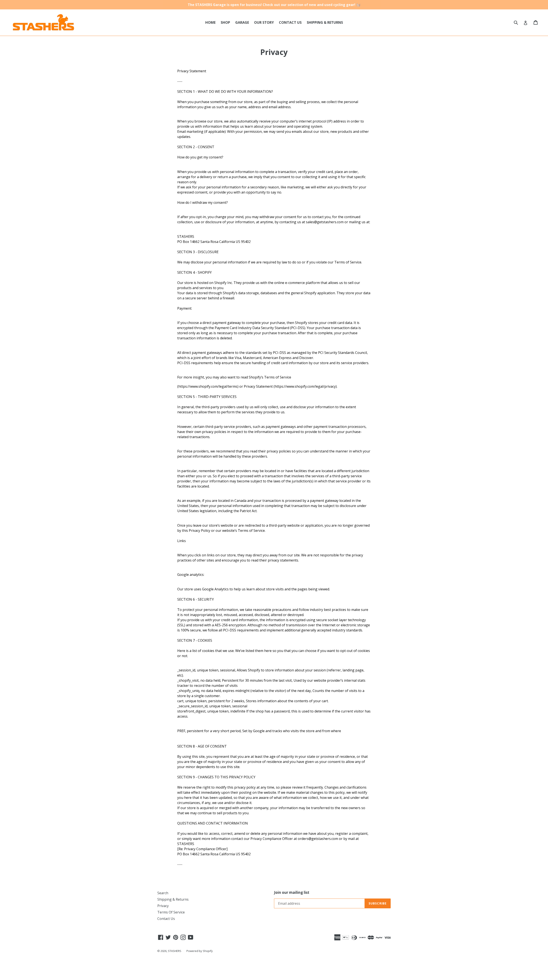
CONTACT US (290, 22)
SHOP (225, 22)
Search (162, 893)
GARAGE (242, 22)
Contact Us (166, 918)
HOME (210, 22)
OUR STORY (264, 22)
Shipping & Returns (173, 899)
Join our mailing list (291, 892)
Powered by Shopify (199, 951)
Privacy (163, 905)
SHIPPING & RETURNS (325, 22)
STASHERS (174, 951)
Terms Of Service (171, 912)
